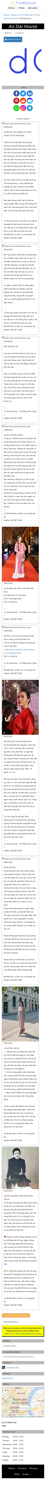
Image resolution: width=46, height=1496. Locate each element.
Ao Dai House (24, 1408)
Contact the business (14, 39)
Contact (22, 1468)
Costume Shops (9, 1346)
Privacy (34, 1468)
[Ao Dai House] (23, 1402)
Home (12, 8)
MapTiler (22, 1416)
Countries (34, 8)
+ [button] (5, 1390)
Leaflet (15, 1416)
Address (9, 33)
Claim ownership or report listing (15, 1315)
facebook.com (7, 1378)
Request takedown (10, 1322)
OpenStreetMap (31, 1416)
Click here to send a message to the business (18, 1357)
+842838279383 (12, 1368)
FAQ (17, 1474)
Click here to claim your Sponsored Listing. (22, 1334)
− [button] (5, 1393)
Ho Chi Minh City (26, 15)
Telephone (20, 33)
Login (26, 1474)
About (12, 1468)
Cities (22, 8)
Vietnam (14, 15)
